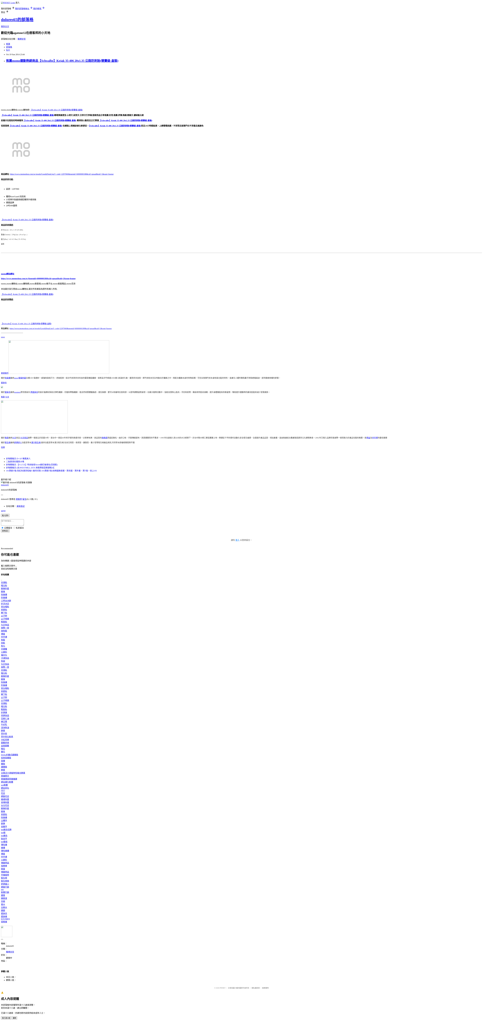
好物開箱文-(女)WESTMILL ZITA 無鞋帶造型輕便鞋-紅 (30, 468)
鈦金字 (4, 839)
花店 (3, 793)
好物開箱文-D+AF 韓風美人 (18, 459)
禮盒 (368, 438)
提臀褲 (4, 922)
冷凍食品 (5, 658)
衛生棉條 (5, 881)
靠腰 (3, 761)
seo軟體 (4, 785)
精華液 (4, 898)
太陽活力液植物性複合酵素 (13, 773)
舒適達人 (18, 443)
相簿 (8, 44)
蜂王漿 (4, 721)
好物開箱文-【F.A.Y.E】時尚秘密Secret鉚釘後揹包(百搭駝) (32, 465)
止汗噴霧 (5, 619)
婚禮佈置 (5, 799)
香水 (3, 904)
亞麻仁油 (5, 718)
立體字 (4, 820)
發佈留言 (5, 531)
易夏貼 (4, 610)
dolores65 (5, 485)
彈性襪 (4, 845)
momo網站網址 (7, 274)
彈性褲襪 (5, 851)
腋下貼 (4, 613)
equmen (17, 392)
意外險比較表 (7, 737)
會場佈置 (5, 802)
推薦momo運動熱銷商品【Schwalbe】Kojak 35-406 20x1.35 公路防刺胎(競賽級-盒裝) (62, 60)
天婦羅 (4, 649)
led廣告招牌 (6, 830)
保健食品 (5, 715)
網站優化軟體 (7, 782)
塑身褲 (4, 916)
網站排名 (5, 788)
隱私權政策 (256, 988)
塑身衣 (4, 383)
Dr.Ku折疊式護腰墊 (9, 755)
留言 (24, 499)
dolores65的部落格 (17, 19)
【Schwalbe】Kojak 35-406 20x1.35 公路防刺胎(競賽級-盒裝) (56, 110)
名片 (8, 50)
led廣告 (4, 836)
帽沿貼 (4, 585)
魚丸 (3, 646)
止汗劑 (4, 616)
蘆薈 (3, 895)
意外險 (4, 734)
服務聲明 (265, 988)
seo (2, 889)
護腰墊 (4, 767)
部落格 (9, 47)
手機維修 (5, 875)
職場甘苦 (22, 39)
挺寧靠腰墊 (6, 758)
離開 (14, 1018)
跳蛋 (3, 869)
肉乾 (3, 643)
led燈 (3, 833)
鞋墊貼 (4, 622)
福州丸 (4, 655)
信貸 (3, 447)
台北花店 (5, 805)
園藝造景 (5, 743)
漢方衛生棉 (36, 443)
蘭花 (3, 752)
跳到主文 (5, 26)
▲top (3, 511)
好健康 (4, 712)
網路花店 (5, 796)
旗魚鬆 (104, 438)
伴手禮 (375, 438)
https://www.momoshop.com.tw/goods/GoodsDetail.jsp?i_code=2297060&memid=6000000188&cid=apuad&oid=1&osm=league (62, 174)
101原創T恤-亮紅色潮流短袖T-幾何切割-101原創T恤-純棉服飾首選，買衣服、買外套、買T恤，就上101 (51, 471)
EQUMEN (5, 919)
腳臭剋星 (22, 378)
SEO (3, 790)
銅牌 (3, 824)
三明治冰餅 (6, 601)
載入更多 (5, 515)
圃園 (3, 910)
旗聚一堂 (5, 628)
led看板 (4, 842)
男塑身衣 (34, 392)
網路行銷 (5, 887)
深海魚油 (5, 728)
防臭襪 (4, 598)
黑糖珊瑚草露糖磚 (9, 779)
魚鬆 (3, 397)
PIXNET (223, 988)
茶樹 (3, 901)
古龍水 (4, 907)
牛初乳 (4, 725)
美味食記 (21, 506)
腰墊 (3, 764)
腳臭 (3, 592)
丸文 (7, 397)
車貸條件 (5, 373)
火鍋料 (4, 652)
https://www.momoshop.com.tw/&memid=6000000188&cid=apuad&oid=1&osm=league (38, 278)
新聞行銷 (5, 892)
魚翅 (3, 661)
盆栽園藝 (5, 746)
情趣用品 (5, 863)
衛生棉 (7, 443)
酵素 (3, 731)
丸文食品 (24, 438)
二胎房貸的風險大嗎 (15, 462)
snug (3, 337)
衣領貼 (4, 582)
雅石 (3, 749)
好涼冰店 (5, 604)
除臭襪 (7, 378)
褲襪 (3, 848)
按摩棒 (4, 866)
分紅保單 (5, 740)
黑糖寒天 (5, 776)
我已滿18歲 (6, 1018)
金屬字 (4, 827)
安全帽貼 (5, 607)
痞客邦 (19, 499)
